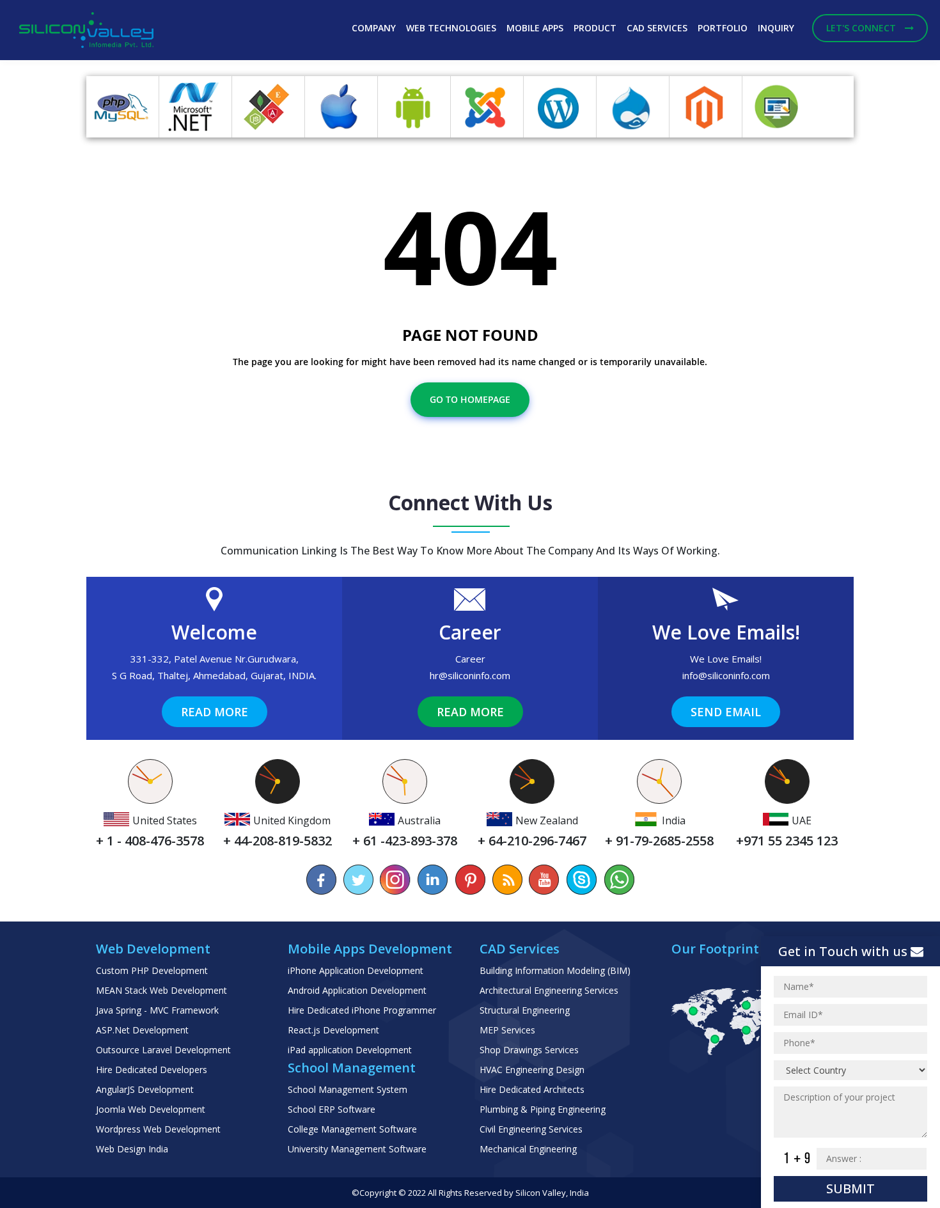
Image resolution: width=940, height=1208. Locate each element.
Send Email (726, 711)
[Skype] (581, 879)
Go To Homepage (470, 399)
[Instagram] (395, 879)
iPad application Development (350, 1050)
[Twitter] (358, 879)
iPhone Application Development (355, 970)
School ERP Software (331, 1109)
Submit (850, 1188)
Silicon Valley (540, 1192)
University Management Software (357, 1149)
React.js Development (333, 1030)
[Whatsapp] (618, 879)
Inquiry (776, 28)
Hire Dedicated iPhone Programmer (362, 1010)
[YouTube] (544, 879)
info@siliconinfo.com (726, 675)
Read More (214, 711)
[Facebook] (321, 879)
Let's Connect (862, 28)
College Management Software (352, 1129)
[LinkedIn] (433, 879)
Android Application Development (357, 990)
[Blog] (507, 879)
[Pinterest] (470, 879)
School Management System (347, 1089)
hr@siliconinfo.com (470, 675)
